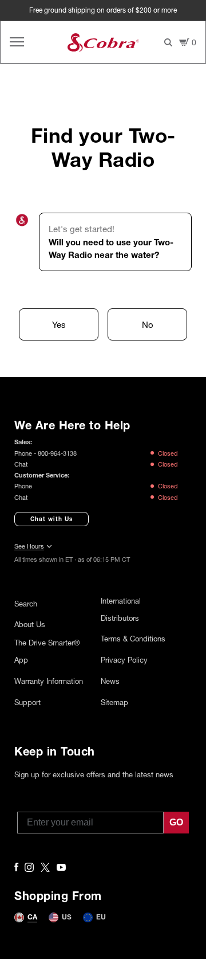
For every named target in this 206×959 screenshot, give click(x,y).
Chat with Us (51, 518)
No (147, 324)
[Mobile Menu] (17, 42)
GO (176, 822)
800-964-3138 (57, 453)
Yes (59, 324)
